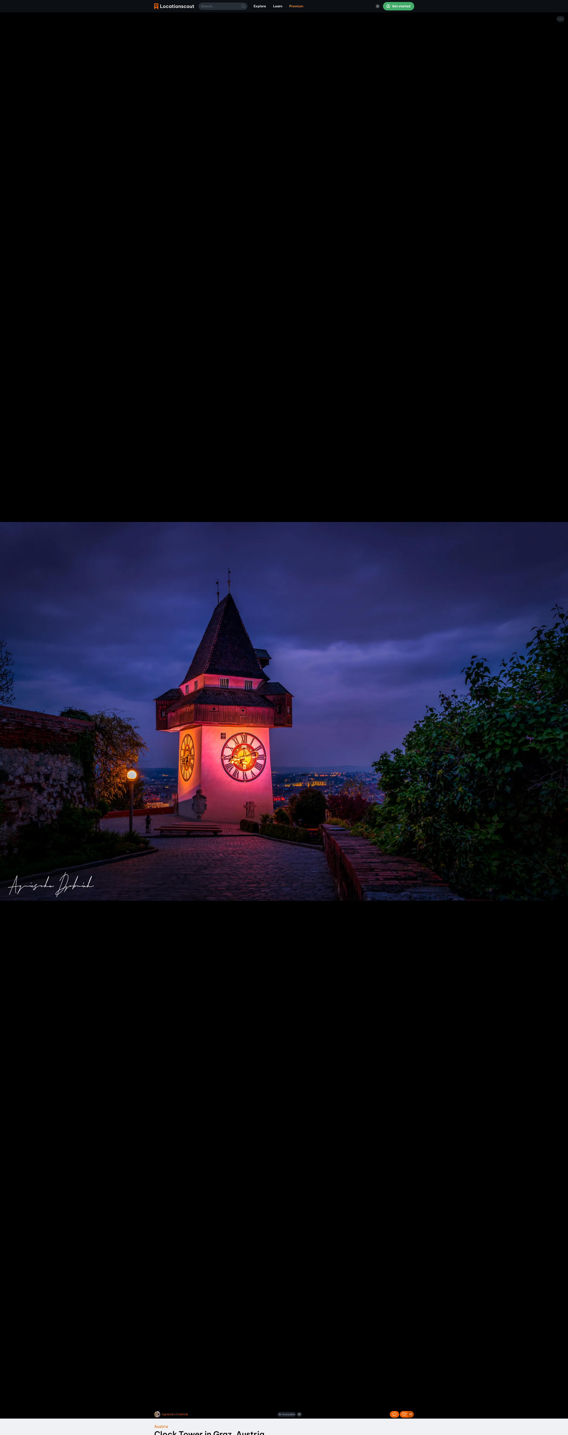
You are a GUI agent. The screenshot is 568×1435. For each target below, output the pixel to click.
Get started (400, 6)
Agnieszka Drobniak (175, 1414)
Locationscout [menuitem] (174, 6)
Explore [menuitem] (260, 6)
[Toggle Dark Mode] (377, 6)
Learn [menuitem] (277, 6)
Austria (161, 1426)
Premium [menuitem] (296, 6)
